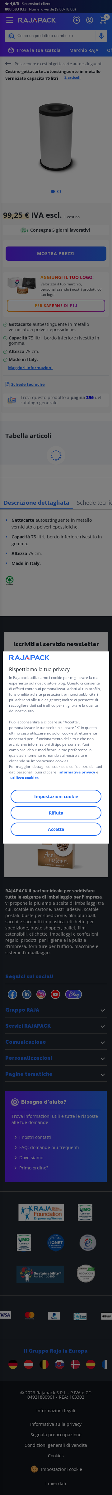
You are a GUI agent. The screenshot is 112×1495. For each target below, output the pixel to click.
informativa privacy (76, 772)
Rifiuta (56, 813)
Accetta (56, 829)
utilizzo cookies (24, 777)
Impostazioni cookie (56, 796)
